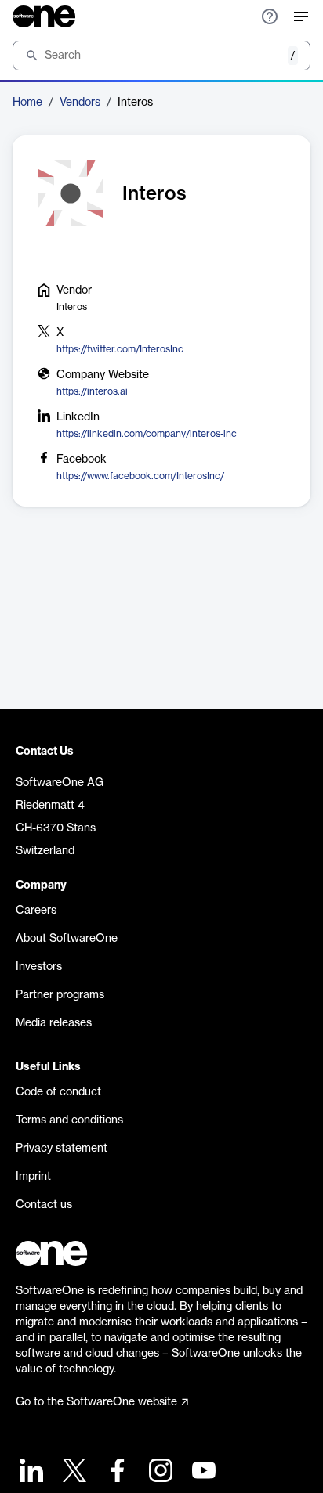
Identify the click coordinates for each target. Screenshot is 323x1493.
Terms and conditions (69, 1120)
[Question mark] (269, 16)
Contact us (44, 1204)
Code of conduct (58, 1092)
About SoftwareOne (67, 938)
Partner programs (60, 995)
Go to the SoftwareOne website (96, 1402)
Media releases (54, 1023)
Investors (39, 966)
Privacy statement (61, 1148)
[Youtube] (202, 1472)
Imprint (33, 1176)
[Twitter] (72, 1472)
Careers (36, 910)
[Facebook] (115, 1472)
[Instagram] (158, 1472)
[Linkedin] (29, 1472)
